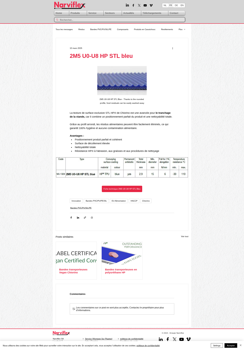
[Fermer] (240, 345)
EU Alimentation (119, 201)
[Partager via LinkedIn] (78, 217)
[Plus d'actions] (172, 48)
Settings (216, 345)
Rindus (81, 29)
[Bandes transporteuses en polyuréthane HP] (122, 253)
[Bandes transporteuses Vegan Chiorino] (76, 253)
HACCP (134, 201)
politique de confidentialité (148, 345)
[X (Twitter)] (139, 5)
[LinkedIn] (127, 5)
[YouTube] (181, 339)
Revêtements (167, 29)
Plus (180, 29)
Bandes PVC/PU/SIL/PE (100, 29)
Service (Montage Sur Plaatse (98, 339)
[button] (95, 13)
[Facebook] (133, 5)
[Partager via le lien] (85, 217)
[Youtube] (145, 5)
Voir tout (184, 236)
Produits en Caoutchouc (144, 29)
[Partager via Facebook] (71, 217)
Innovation (76, 201)
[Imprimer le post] (92, 217)
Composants (122, 29)
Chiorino (146, 201)
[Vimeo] (151, 5)
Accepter (231, 345)
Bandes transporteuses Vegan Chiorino (73, 271)
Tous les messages (64, 29)
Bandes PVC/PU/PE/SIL (96, 201)
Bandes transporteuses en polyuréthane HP (121, 271)
